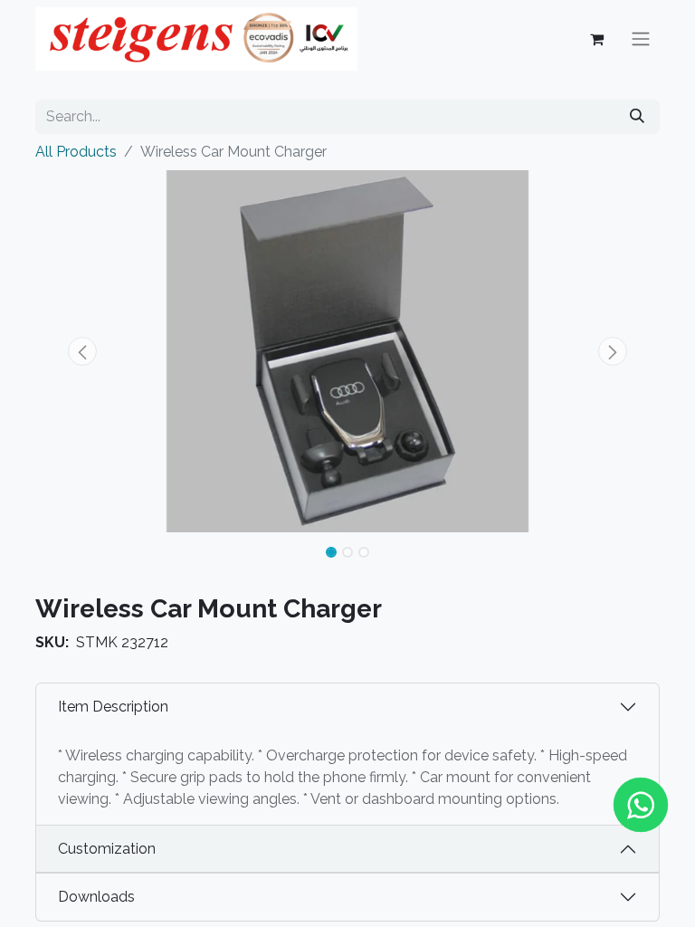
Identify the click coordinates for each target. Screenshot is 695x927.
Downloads (96, 896)
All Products (76, 151)
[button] (82, 351)
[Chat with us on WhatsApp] (641, 805)
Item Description (113, 706)
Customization (107, 848)
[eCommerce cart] (596, 39)
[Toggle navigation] (641, 39)
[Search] (637, 117)
